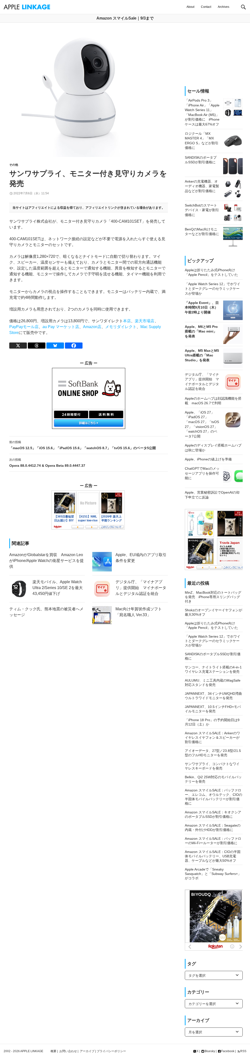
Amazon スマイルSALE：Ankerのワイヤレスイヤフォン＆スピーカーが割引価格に (212, 737)
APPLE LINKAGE (31, 1051)
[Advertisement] (214, 54)
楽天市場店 (144, 321)
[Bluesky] (55, 345)
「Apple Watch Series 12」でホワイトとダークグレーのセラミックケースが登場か (212, 640)
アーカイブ (87, 1051)
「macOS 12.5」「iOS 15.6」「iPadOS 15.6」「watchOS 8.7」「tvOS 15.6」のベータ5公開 (82, 445)
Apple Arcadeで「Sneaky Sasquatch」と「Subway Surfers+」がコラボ (213, 873)
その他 (13, 164)
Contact (206, 7)
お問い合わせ (68, 1051)
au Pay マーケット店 (60, 327)
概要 (53, 1051)
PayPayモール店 (24, 327)
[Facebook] (74, 345)
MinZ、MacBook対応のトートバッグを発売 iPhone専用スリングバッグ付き (213, 597)
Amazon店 (92, 327)
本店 (127, 321)
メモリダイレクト (120, 327)
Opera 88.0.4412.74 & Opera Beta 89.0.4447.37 (47, 462)
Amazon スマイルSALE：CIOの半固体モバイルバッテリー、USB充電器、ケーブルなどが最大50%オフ (212, 856)
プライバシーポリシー (111, 1051)
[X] (18, 345)
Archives (223, 7)
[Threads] (36, 345)
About (190, 7)
